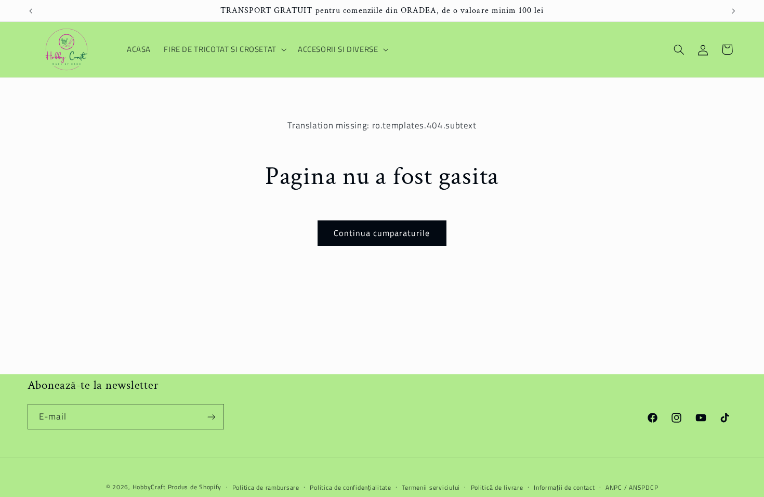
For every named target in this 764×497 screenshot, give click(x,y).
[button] (224, 49)
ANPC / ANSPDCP (631, 487)
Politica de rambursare (265, 487)
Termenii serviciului (431, 487)
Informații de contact (564, 487)
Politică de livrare (497, 487)
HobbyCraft (149, 486)
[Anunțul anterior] (30, 11)
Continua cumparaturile (382, 233)
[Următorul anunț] (733, 11)
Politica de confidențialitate (350, 487)
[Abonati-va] (211, 416)
